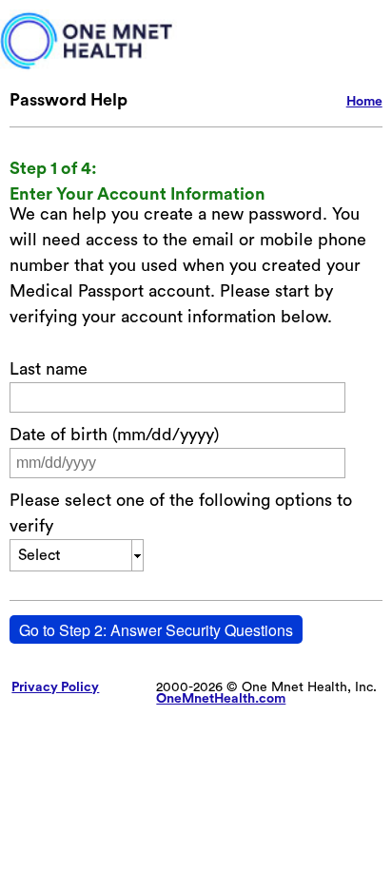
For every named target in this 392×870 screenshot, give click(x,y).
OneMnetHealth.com (220, 699)
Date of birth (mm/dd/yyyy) (114, 434)
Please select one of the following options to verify (181, 513)
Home (364, 101)
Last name (49, 368)
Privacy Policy (55, 687)
